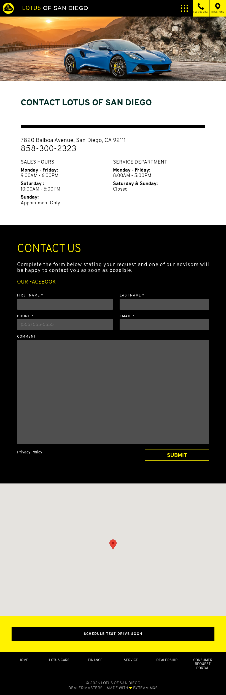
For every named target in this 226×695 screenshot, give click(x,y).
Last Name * (132, 295)
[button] (113, 544)
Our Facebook (36, 281)
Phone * (25, 316)
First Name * (30, 295)
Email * (127, 316)
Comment (26, 337)
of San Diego (55, 8)
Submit (177, 455)
